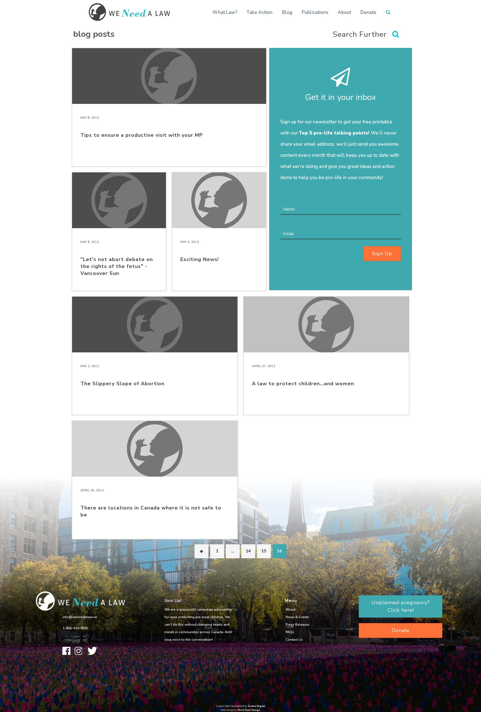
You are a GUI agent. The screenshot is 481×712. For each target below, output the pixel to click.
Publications (315, 12)
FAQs (290, 632)
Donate (368, 12)
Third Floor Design (248, 710)
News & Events (297, 617)
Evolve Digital (256, 706)
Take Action (260, 12)
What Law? (224, 12)
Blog (287, 12)
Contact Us (294, 639)
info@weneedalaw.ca (80, 617)
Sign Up (382, 253)
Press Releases (298, 624)
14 (248, 551)
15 (263, 551)
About (344, 12)
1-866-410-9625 (75, 628)
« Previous (201, 551)
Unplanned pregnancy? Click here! (401, 606)
